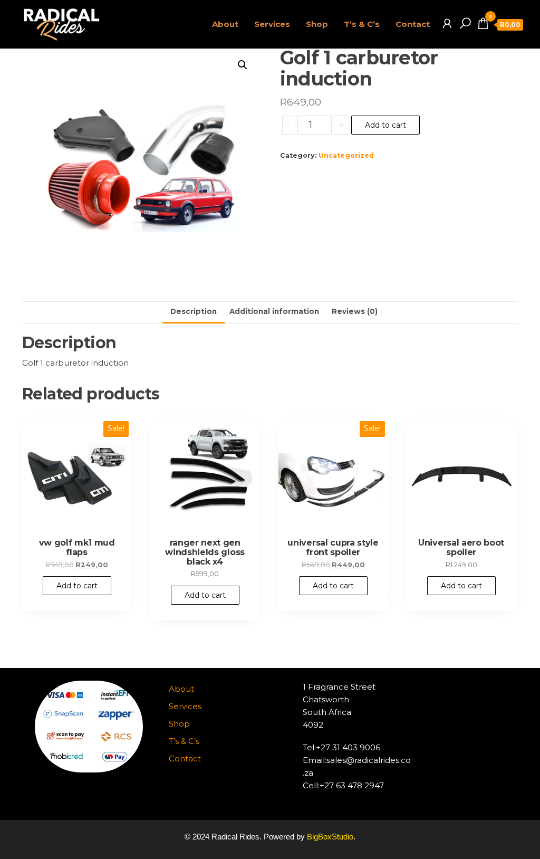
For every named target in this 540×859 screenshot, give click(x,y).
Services (272, 24)
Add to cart (385, 125)
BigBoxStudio (330, 836)
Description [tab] (193, 311)
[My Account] (447, 23)
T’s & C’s (362, 24)
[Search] (465, 23)
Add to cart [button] (77, 585)
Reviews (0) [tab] (355, 311)
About (225, 24)
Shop (317, 24)
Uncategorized (346, 155)
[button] (242, 64)
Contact (413, 24)
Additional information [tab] (274, 311)
